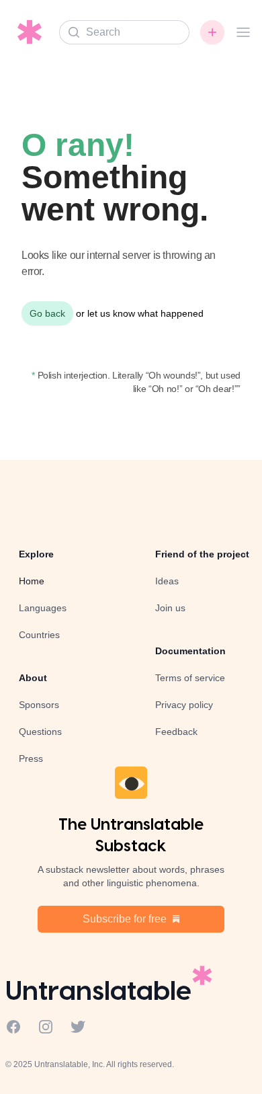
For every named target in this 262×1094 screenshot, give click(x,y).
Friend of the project (202, 554)
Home (31, 581)
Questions (40, 731)
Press (31, 758)
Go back (47, 313)
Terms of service (190, 677)
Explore (36, 554)
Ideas (167, 581)
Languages (43, 607)
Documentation (190, 651)
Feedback (176, 731)
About (33, 677)
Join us (170, 607)
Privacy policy (184, 704)
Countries (39, 634)
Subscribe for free (125, 919)
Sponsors (39, 704)
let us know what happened (145, 313)
